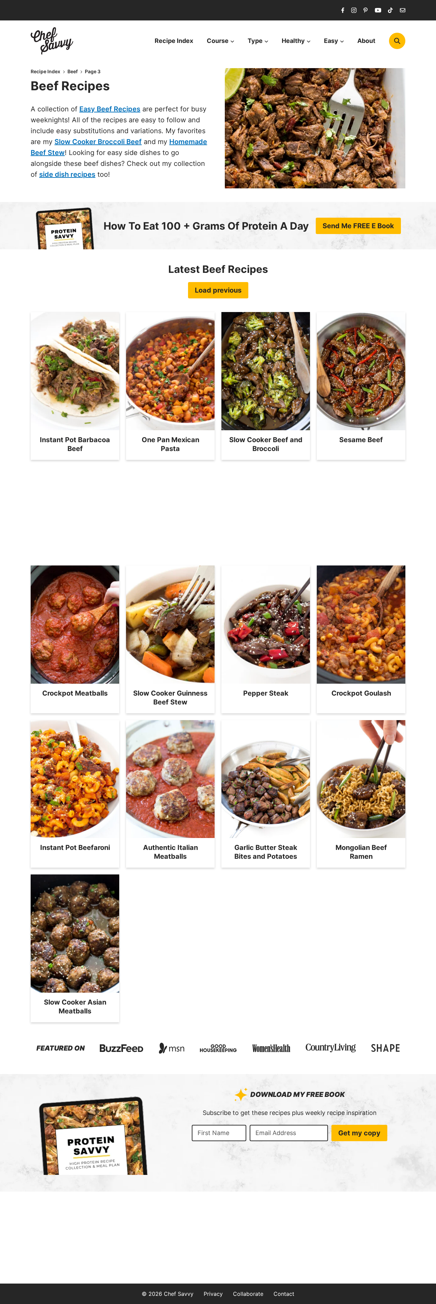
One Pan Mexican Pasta (170, 444)
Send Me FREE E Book (358, 226)
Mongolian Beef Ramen (361, 851)
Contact (284, 1293)
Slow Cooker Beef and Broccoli (265, 444)
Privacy (213, 1293)
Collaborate (248, 1293)
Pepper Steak (266, 693)
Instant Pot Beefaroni (75, 847)
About (366, 40)
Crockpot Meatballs (75, 693)
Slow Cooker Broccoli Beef (98, 142)
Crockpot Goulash (361, 693)
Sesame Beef (361, 440)
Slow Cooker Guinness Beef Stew (170, 697)
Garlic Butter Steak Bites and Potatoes (265, 851)
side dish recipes (67, 174)
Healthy (293, 40)
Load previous (218, 290)
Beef (72, 71)
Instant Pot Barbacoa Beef (75, 444)
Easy (331, 40)
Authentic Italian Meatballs (170, 851)
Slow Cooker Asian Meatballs (75, 1006)
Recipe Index (174, 40)
